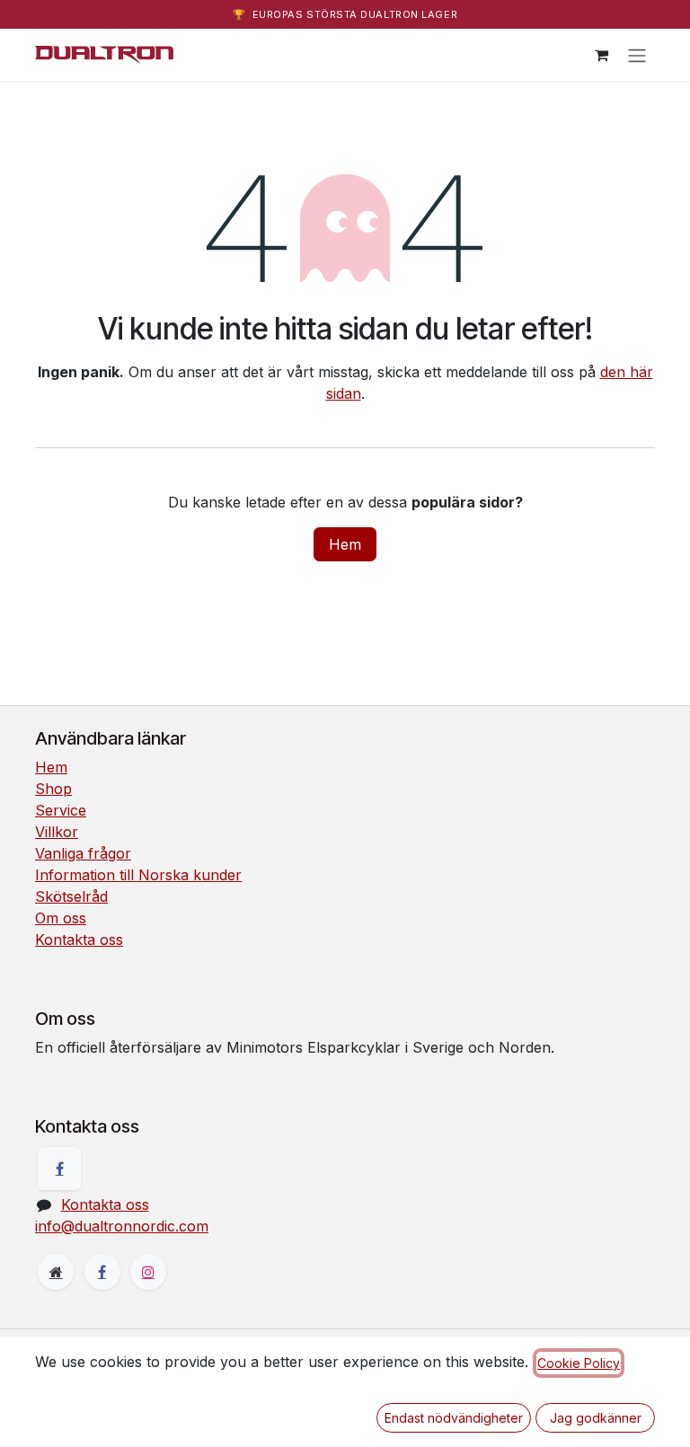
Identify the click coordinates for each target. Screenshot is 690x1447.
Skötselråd (71, 896)
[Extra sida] (56, 1272)
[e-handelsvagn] (601, 55)
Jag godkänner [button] (595, 1417)
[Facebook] (59, 1168)
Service (60, 810)
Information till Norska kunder (138, 875)
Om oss (60, 918)
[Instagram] (148, 1272)
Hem (345, 544)
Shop (53, 789)
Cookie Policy (578, 1363)
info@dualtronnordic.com (121, 1226)
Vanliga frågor (83, 853)
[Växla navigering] (637, 55)
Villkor (56, 832)
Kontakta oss (79, 939)
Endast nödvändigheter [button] (454, 1417)
